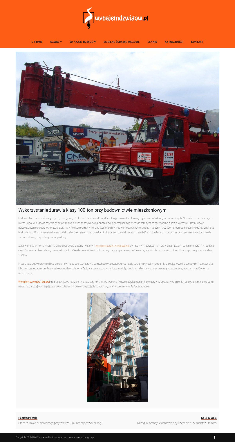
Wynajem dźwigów (83, 41)
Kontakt (197, 41)
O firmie (36, 41)
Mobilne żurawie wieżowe (122, 41)
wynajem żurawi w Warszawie (112, 245)
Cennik (152, 41)
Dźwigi (54, 41)
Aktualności (174, 41)
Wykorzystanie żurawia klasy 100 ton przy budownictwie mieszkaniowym (92, 210)
